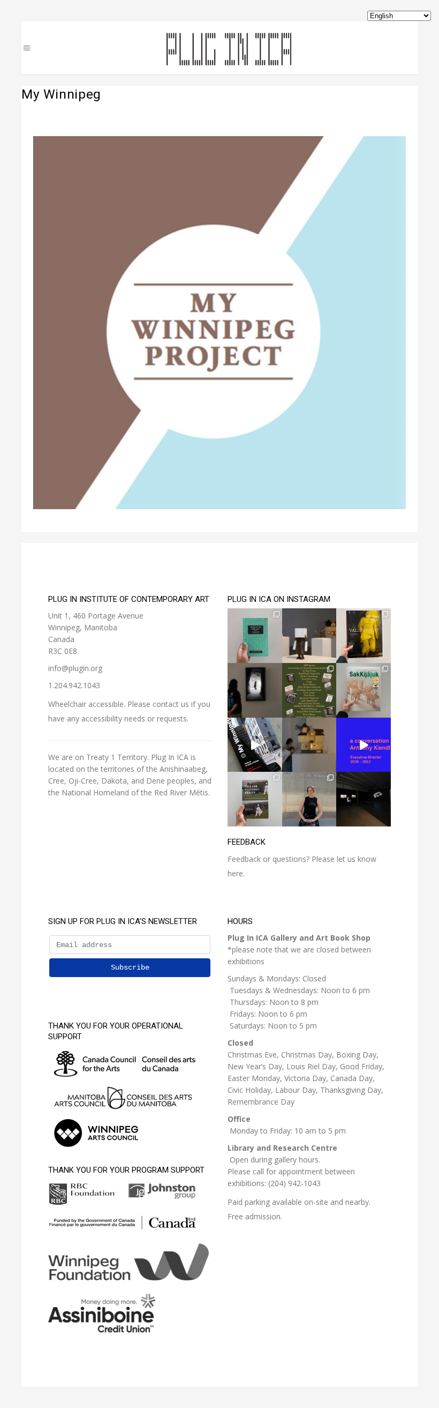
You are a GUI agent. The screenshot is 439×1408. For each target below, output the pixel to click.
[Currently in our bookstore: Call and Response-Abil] (255, 799)
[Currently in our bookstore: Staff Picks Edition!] (255, 635)
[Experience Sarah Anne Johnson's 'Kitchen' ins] (363, 799)
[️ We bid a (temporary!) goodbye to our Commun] (309, 799)
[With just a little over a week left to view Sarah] (309, 635)
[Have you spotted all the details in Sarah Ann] (309, 745)
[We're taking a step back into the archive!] (255, 745)
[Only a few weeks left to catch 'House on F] (255, 690)
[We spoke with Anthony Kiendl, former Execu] (363, 745)
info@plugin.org (75, 668)
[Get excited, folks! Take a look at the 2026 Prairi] (309, 690)
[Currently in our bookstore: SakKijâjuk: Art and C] (363, 690)
